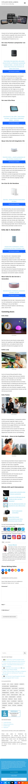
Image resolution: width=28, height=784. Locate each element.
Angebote (22, 684)
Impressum (5, 727)
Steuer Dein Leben (10, 2)
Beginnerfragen (13, 686)
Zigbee (3, 707)
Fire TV (17, 692)
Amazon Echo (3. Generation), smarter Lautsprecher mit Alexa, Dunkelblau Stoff (14, 247)
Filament (12, 692)
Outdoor (19, 697)
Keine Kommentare (14, 23)
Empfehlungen (6, 726)
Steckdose (4, 703)
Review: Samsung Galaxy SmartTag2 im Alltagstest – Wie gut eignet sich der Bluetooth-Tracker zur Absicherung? (14, 673)
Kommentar (5, 586)
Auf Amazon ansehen (14, 71)
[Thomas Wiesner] (5, 552)
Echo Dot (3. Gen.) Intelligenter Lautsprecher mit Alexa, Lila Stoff (14, 292)
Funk (21, 692)
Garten (3, 695)
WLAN (9, 705)
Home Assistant (14, 695)
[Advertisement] (14, 636)
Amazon (16, 684)
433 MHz (4, 684)
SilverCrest (13, 701)
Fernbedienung (5, 692)
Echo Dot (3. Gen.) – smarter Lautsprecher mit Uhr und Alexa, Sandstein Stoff (14, 158)
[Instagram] (14, 537)
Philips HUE (4, 699)
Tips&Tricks (16, 703)
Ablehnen (14, 775)
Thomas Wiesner (16, 22)
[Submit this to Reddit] (22, 570)
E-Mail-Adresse (6, 610)
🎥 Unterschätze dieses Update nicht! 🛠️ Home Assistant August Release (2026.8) (13, 669)
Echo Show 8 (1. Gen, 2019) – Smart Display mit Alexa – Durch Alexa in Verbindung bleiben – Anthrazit (14, 118)
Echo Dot (16, 690)
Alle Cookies (14, 772)
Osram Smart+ (12, 697)
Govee (8, 695)
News (24, 22)
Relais (15, 699)
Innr (20, 695)
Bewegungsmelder (6, 688)
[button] (5, 529)
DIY (8, 690)
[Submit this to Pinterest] (12, 570)
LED (23, 695)
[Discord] (24, 537)
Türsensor (4, 705)
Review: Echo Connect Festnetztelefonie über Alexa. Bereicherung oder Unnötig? (15, 519)
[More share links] (6, 572)
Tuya (22, 703)
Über (3, 542)
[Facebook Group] (9, 537)
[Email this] (3, 572)
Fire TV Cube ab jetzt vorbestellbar (17, 512)
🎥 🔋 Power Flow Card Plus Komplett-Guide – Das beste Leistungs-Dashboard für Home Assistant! (13, 660)
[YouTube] (19, 537)
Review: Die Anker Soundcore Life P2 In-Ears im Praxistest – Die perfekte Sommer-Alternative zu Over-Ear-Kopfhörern (13, 664)
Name (3, 605)
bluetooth (21, 688)
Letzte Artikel (7, 542)
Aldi (8, 684)
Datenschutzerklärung (8, 724)
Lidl (3, 697)
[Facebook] (4, 537)
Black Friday (15, 688)
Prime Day (10, 699)
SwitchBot (10, 703)
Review (19, 699)
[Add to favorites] (15, 570)
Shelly (8, 701)
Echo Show (21, 690)
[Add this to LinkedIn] (9, 570)
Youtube (14, 705)
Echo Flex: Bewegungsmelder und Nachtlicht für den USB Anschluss (17, 505)
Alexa (11, 684)
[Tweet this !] (6, 570)
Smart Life (20, 701)
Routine (4, 701)
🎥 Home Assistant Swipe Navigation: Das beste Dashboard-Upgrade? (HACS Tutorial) (13, 677)
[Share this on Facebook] (3, 570)
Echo (11, 690)
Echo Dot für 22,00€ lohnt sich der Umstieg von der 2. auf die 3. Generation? (16, 499)
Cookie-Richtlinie (7, 722)
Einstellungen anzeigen (14, 779)
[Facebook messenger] (19, 570)
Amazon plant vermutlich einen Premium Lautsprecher (17, 493)
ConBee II (4, 690)
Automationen (5, 686)
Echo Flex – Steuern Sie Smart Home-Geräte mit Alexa (14, 200)
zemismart (19, 705)
